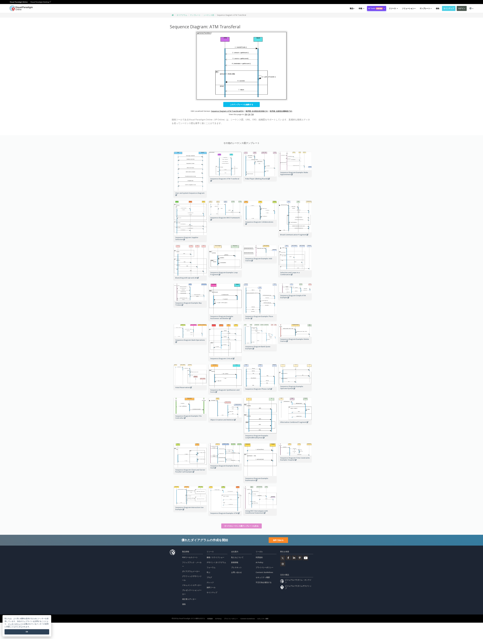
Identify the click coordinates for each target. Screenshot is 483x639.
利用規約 (259, 557)
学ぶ (208, 572)
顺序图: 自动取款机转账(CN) (257, 111)
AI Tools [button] (375, 8)
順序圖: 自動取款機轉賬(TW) (281, 111)
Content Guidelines (264, 572)
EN (246, 114)
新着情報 (234, 562)
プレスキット (236, 567)
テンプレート (195, 15)
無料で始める (278, 540)
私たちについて (237, 557)
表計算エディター (189, 599)
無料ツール (211, 587)
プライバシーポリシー (264, 567)
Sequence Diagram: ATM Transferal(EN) (227, 111)
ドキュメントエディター (192, 585)
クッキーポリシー (15, 624)
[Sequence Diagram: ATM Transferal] (225, 182)
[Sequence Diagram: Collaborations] (260, 225)
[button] (361, 8)
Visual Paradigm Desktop (39, 2)
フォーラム (211, 567)
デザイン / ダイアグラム (216, 562)
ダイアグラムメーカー (191, 571)
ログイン (461, 8)
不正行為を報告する (264, 582)
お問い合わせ (236, 572)
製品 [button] (351, 8)
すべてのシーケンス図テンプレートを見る (241, 526)
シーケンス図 (209, 15)
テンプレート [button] (425, 8)
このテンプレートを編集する (241, 104)
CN (249, 114)
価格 (437, 8)
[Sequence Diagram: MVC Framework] (225, 221)
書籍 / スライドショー (215, 557)
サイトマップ (212, 592)
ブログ (209, 577)
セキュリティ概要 (263, 577)
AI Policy (259, 562)
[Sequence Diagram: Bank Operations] (190, 343)
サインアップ (449, 8)
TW (252, 114)
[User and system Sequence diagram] (190, 196)
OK (27, 632)
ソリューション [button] (408, 8)
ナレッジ (210, 582)
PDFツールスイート (190, 557)
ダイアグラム (182, 15)
